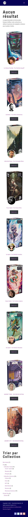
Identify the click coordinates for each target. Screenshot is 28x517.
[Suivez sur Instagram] (21, 514)
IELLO (14, 505)
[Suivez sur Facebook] (15, 514)
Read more (14, 72)
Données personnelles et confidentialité (12, 507)
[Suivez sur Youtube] (24, 514)
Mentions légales (7, 509)
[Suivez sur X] (18, 514)
